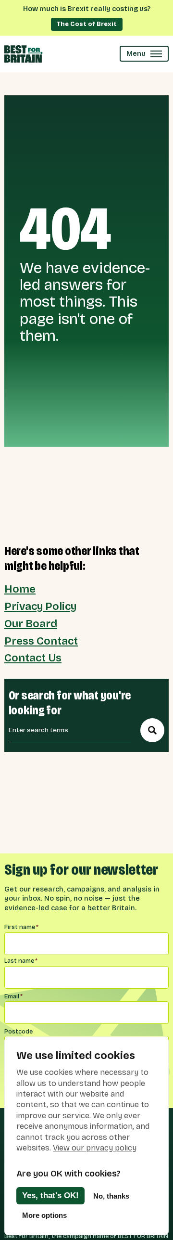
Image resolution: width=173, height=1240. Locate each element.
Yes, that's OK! (50, 1195)
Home (20, 589)
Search (152, 730)
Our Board (30, 624)
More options (44, 1215)
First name (21, 926)
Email (13, 996)
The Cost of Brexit (87, 23)
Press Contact (41, 641)
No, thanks (111, 1196)
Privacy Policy (40, 606)
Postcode (18, 1031)
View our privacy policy (94, 1147)
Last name (20, 960)
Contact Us (33, 658)
